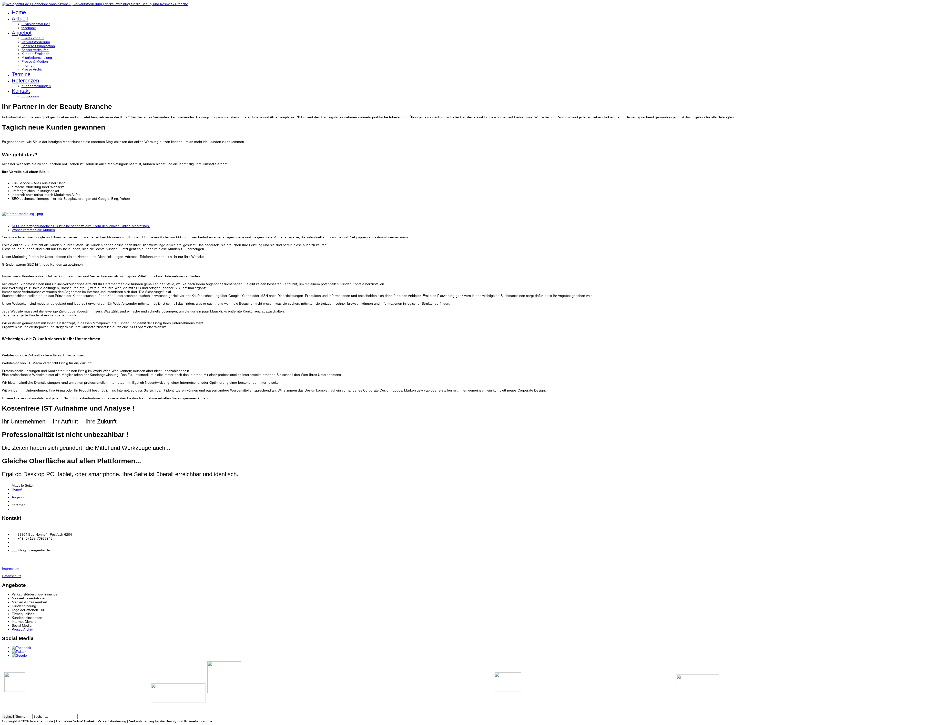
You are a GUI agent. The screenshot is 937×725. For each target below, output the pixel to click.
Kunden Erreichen (35, 54)
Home (19, 12)
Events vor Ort (32, 38)
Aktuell (20, 19)
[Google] (19, 655)
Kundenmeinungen (36, 86)
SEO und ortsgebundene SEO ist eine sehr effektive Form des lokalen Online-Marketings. (81, 226)
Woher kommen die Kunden (33, 230)
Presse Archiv (31, 69)
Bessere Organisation (38, 46)
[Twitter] (19, 652)
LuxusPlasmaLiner (35, 24)
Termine (21, 74)
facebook (28, 28)
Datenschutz (11, 576)
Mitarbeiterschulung (36, 58)
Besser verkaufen (35, 50)
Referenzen (25, 81)
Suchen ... (23, 716)
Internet (27, 65)
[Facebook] (21, 648)
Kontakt (21, 91)
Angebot (21, 33)
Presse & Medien (34, 61)
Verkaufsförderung (35, 42)
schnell (9, 716)
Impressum (30, 96)
